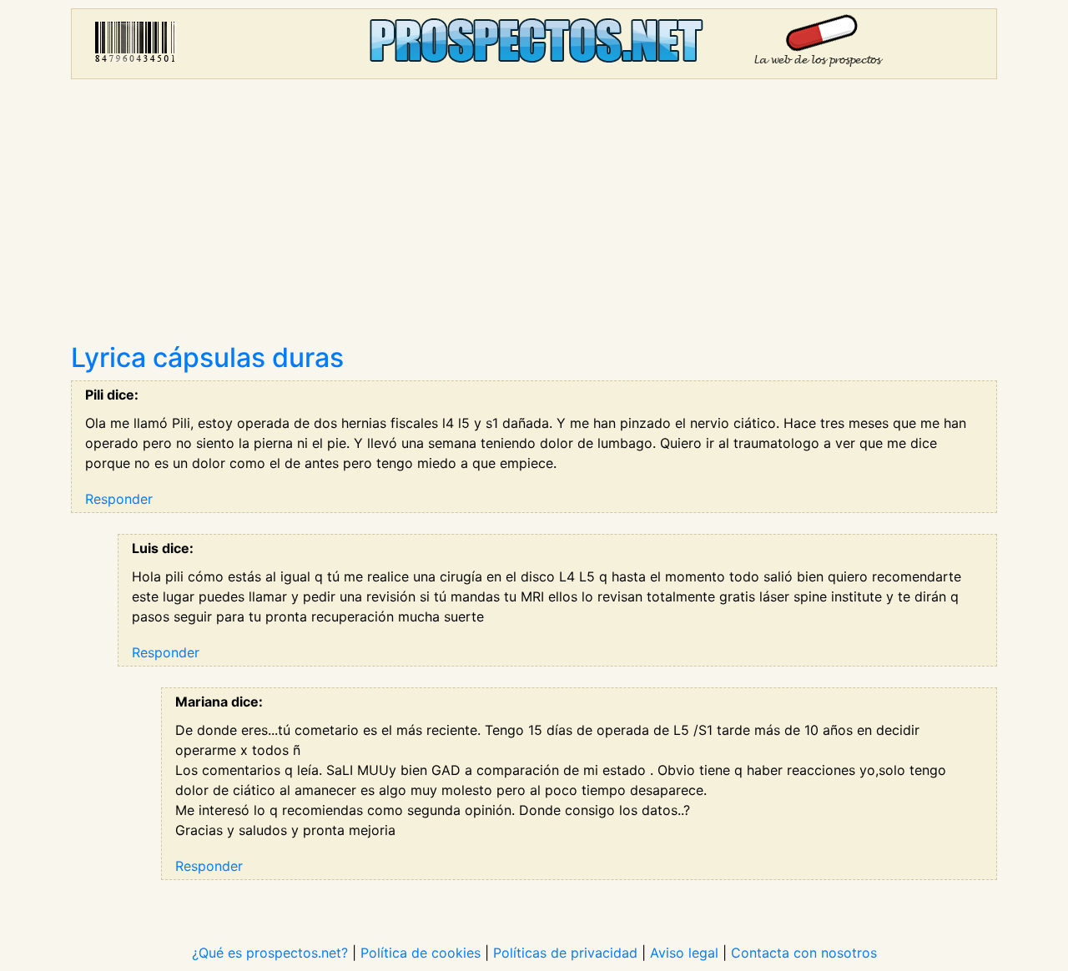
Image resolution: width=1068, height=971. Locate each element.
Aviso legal (684, 952)
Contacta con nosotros (804, 952)
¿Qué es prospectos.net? (270, 952)
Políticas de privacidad (565, 952)
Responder (119, 499)
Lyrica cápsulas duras (207, 357)
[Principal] (534, 43)
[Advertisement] (534, 217)
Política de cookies (420, 952)
